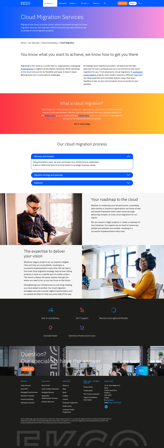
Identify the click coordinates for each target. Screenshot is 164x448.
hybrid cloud (83, 115)
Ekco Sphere (63, 3)
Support (132, 3)
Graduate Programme (70, 403)
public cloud (50, 115)
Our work (84, 3)
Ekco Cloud (45, 385)
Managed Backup (48, 392)
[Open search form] (105, 3)
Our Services (48, 3)
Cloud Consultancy (27, 399)
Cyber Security (26, 385)
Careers (65, 399)
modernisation (27, 69)
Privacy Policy (88, 387)
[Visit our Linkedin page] (106, 406)
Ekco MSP (24, 389)
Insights (72, 3)
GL (139, 3)
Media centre (67, 406)
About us (95, 3)
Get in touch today (82, 124)
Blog (64, 389)
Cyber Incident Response (50, 389)
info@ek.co (110, 400)
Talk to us (27, 369)
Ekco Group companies (91, 394)
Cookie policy (88, 390)
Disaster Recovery (48, 402)
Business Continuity (27, 396)
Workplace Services (27, 403)
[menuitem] (50, 3)
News (65, 392)
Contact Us (122, 3)
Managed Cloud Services (29, 392)
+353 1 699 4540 (115, 402)
